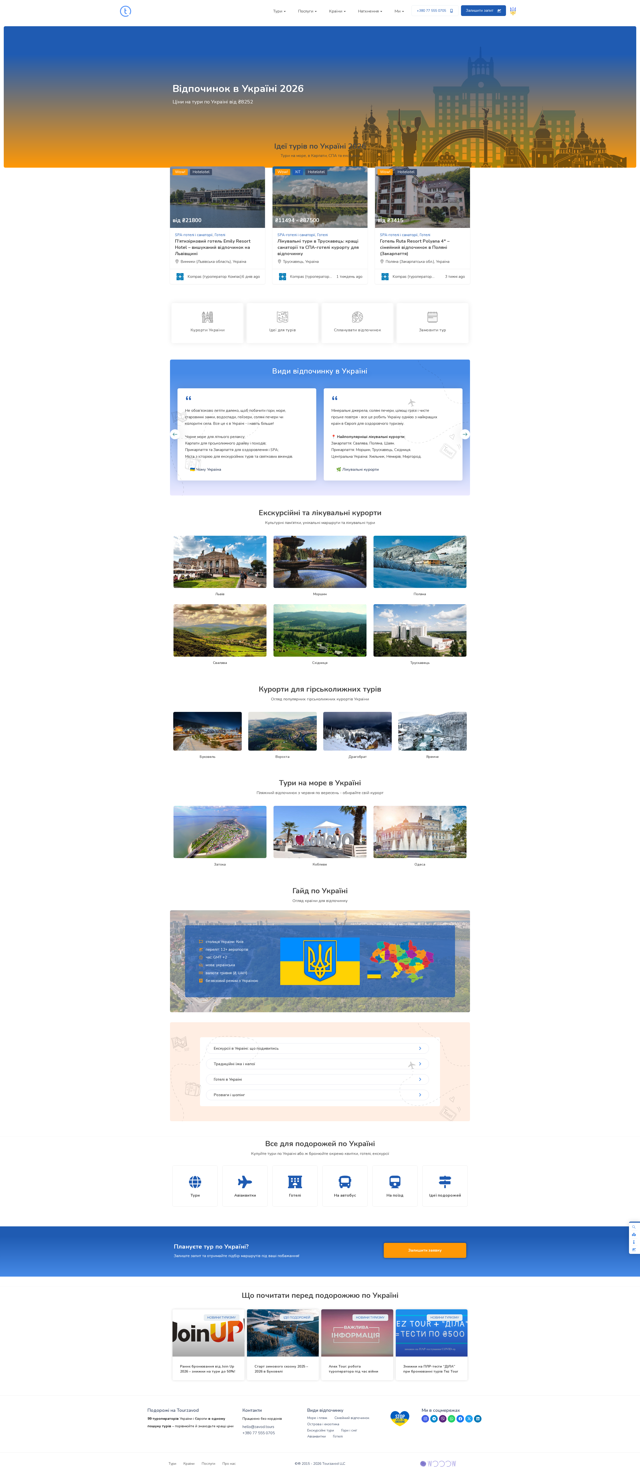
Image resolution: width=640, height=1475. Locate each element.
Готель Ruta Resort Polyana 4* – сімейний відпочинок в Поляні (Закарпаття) (415, 247)
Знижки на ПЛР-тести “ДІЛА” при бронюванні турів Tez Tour (430, 1369)
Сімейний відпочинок (351, 1418)
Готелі (219, 234)
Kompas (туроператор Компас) (215, 276)
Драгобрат (357, 756)
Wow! (180, 171)
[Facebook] (460, 1419)
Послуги (306, 11)
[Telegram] (434, 1419)
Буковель (208, 756)
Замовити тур (432, 330)
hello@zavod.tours (258, 1426)
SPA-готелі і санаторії (194, 234)
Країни (336, 11)
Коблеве (320, 864)
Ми (398, 11)
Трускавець (420, 662)
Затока (220, 864)
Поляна (420, 594)
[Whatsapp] (451, 1419)
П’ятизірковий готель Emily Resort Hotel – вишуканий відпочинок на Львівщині (212, 247)
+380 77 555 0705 (258, 1433)
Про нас (229, 1463)
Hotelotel (201, 171)
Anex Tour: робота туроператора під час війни (353, 1369)
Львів (219, 594)
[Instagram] (425, 1419)
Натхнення (369, 11)
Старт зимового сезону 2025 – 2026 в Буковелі (281, 1369)
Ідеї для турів (282, 330)
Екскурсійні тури (320, 1430)
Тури (278, 11)
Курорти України (207, 330)
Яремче (432, 756)
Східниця (320, 662)
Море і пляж (317, 1418)
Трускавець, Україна (301, 261)
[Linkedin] (478, 1419)
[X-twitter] (469, 1419)
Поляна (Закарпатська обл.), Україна (418, 261)
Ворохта (283, 756)
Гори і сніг (349, 1430)
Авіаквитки (316, 1436)
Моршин (320, 594)
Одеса (419, 864)
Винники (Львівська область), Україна (213, 261)
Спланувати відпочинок (357, 330)
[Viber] (442, 1419)
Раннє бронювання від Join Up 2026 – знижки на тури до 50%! (207, 1369)
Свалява (220, 662)
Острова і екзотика (323, 1424)
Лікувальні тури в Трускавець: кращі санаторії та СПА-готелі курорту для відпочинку (318, 247)
